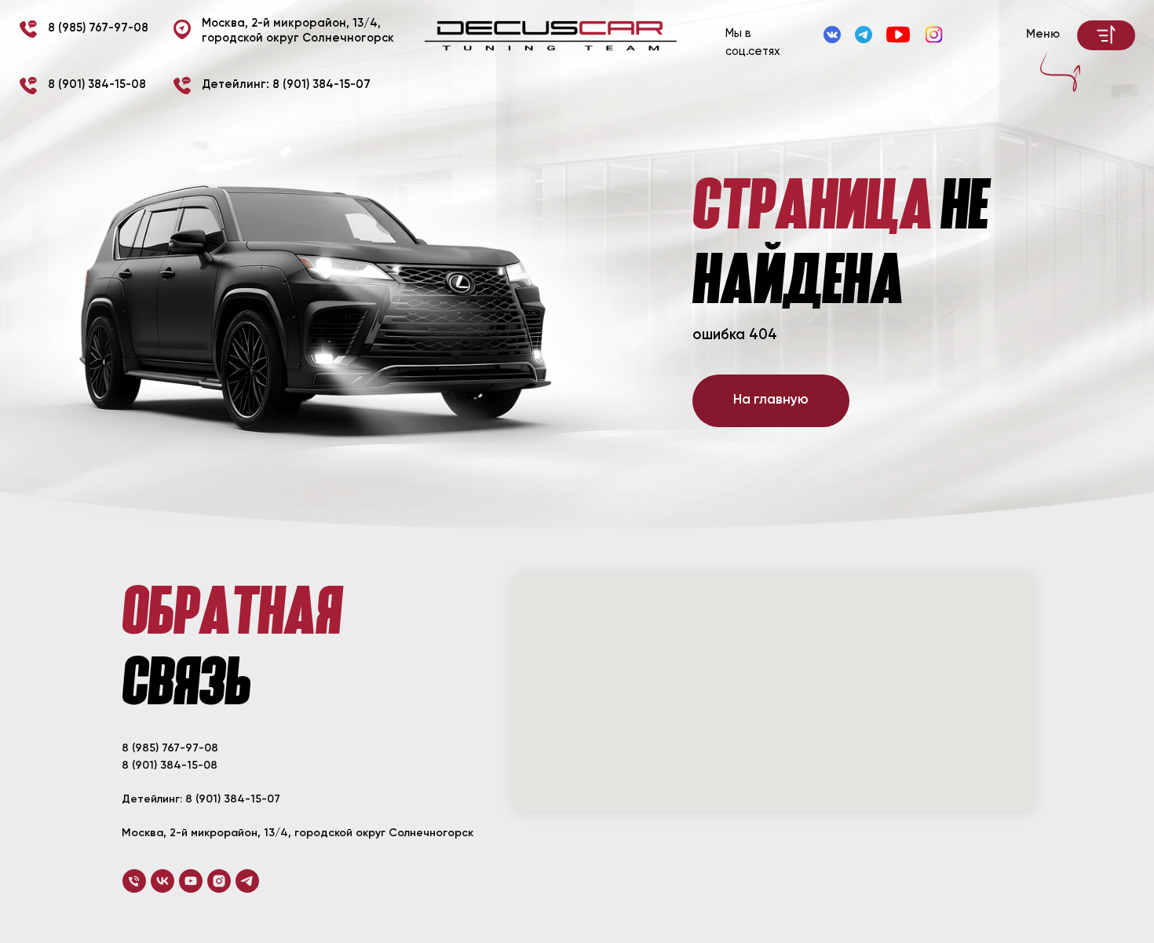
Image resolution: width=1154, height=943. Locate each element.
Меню (1043, 34)
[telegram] (247, 881)
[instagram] (219, 881)
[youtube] (191, 881)
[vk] (162, 881)
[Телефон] (134, 881)
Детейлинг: (286, 84)
